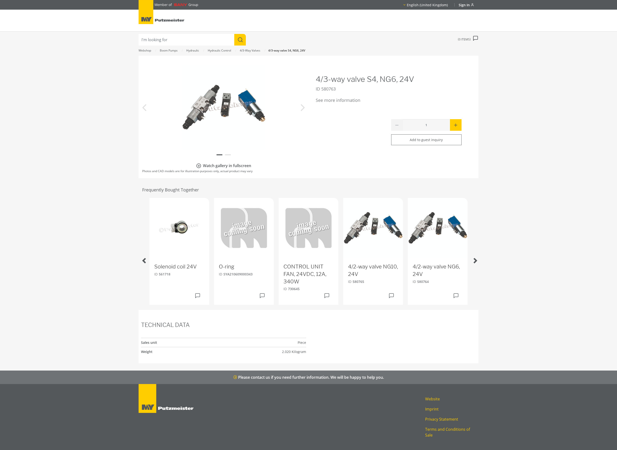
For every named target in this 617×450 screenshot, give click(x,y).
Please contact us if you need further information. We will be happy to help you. (310, 377)
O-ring (226, 266)
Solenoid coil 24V (175, 266)
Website (432, 399)
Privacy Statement (441, 419)
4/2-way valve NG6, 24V (436, 270)
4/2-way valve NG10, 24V (373, 270)
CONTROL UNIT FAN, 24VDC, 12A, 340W (304, 274)
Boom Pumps (169, 50)
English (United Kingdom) (427, 5)
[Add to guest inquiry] (197, 295)
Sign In (465, 5)
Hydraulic (192, 50)
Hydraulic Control (219, 50)
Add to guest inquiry (426, 139)
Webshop (145, 50)
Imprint (432, 409)
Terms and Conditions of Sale (447, 432)
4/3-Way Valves (250, 50)
